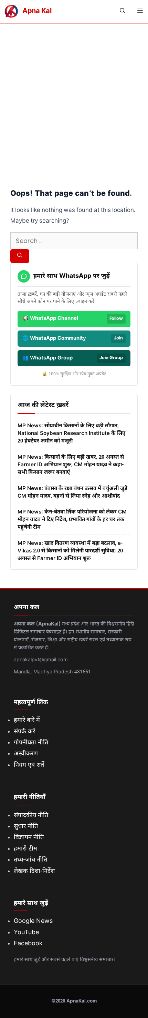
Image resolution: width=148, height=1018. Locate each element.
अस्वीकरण (26, 754)
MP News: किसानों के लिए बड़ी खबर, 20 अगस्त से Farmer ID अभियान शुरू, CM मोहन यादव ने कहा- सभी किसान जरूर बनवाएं (71, 465)
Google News (33, 921)
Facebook (28, 944)
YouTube (26, 933)
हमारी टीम (25, 849)
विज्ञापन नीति (29, 838)
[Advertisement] (74, 101)
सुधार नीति (26, 827)
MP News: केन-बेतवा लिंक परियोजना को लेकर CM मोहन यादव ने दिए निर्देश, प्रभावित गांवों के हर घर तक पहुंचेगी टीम (72, 520)
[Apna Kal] (11, 11)
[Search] (19, 256)
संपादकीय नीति (31, 816)
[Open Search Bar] (122, 11)
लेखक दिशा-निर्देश (34, 871)
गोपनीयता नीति (31, 743)
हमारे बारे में (27, 720)
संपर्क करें (24, 732)
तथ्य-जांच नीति (30, 860)
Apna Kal (36, 11)
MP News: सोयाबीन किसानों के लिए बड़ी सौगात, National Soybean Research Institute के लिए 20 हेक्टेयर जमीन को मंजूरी (71, 434)
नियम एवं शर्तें (29, 765)
